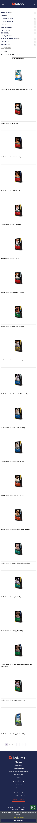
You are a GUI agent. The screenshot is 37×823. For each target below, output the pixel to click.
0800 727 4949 (18, 785)
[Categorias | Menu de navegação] (3, 3)
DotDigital (23, 809)
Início (2, 48)
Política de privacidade (18, 817)
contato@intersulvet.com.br (18, 795)
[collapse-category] (35, 13)
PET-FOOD (8, 48)
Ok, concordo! (18, 820)
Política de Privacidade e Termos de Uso (18, 771)
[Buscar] (34, 3)
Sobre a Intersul (18, 765)
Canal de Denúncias (18, 774)
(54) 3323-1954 (18, 788)
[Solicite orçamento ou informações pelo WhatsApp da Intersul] (33, 807)
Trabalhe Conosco (18, 800)
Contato (18, 777)
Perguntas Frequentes (18, 768)
